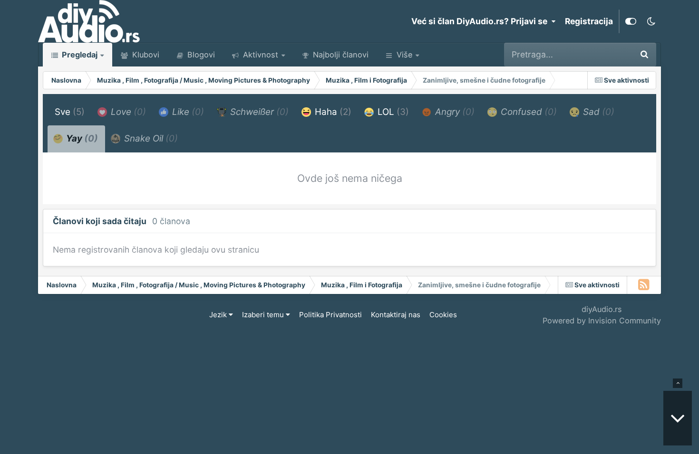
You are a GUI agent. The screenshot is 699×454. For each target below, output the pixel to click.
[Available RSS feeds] (644, 285)
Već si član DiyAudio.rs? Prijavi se (481, 21)
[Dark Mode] (651, 21)
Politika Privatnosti (330, 314)
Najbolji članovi (340, 54)
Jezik (219, 314)
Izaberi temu (264, 314)
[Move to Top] (677, 383)
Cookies (443, 314)
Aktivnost (259, 54)
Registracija (589, 21)
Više (404, 54)
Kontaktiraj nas (395, 314)
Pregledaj (78, 54)
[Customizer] (631, 21)
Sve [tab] (70, 111)
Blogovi (200, 54)
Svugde (604, 54)
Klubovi (144, 54)
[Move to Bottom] (677, 418)
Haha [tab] (331, 111)
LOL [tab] (392, 111)
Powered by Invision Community (602, 320)
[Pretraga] (644, 54)
